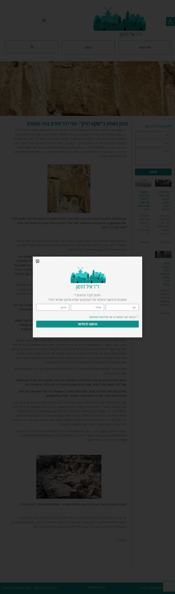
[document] (87, 297)
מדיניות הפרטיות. (98, 317)
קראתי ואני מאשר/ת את (112, 317)
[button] (37, 261)
